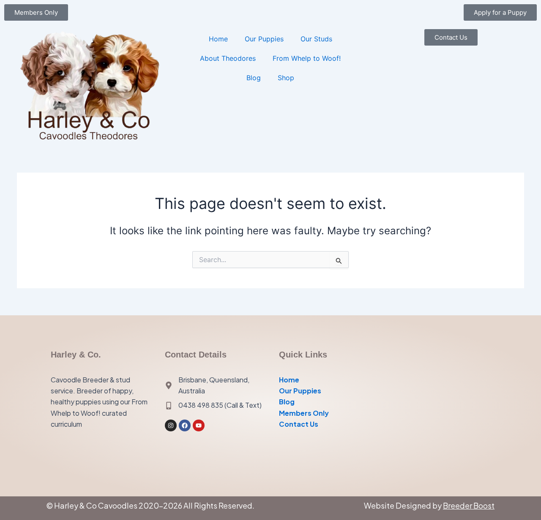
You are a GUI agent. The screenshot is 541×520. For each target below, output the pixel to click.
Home (218, 39)
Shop (286, 77)
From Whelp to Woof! (307, 58)
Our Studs (316, 39)
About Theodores (228, 58)
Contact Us (298, 424)
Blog (253, 77)
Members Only (304, 413)
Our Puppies (264, 39)
